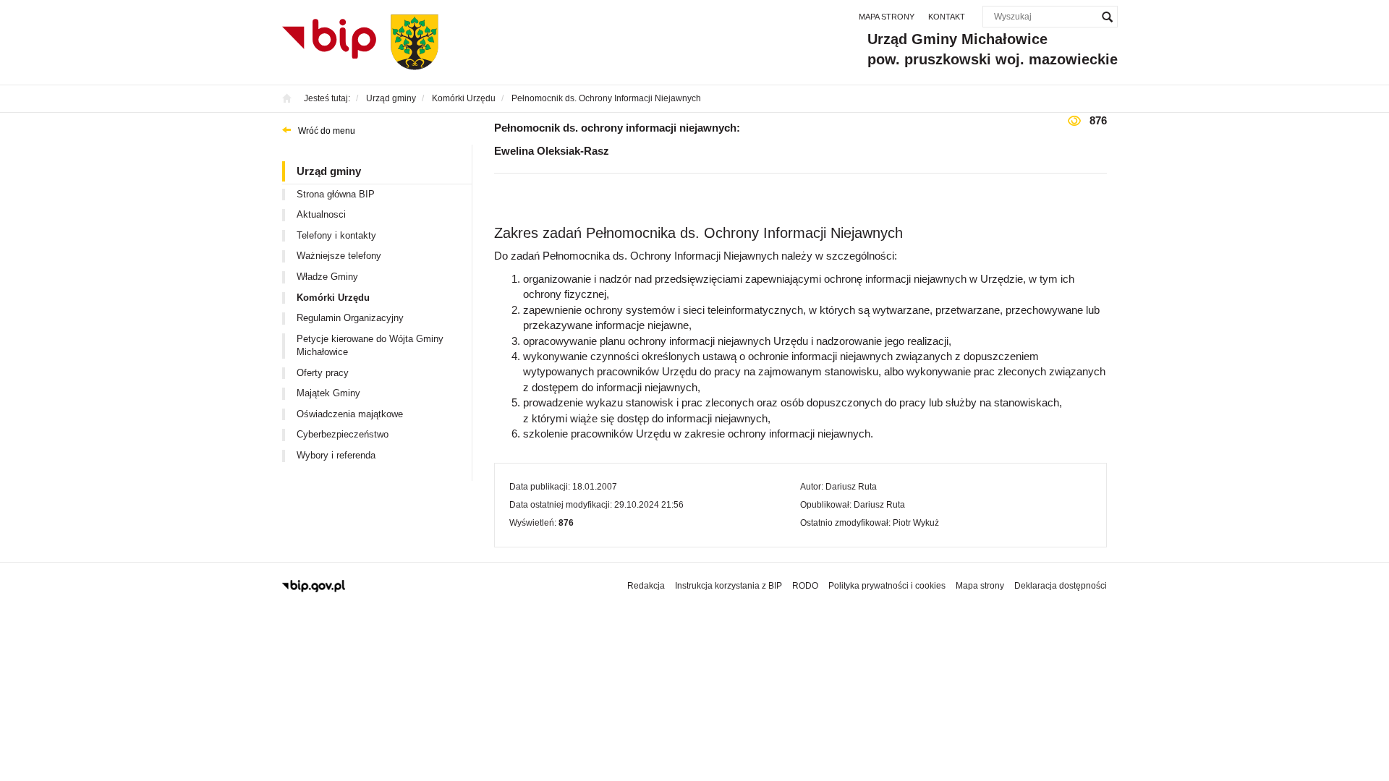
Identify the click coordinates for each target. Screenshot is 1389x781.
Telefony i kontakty (336, 235)
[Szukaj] (1107, 16)
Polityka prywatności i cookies (887, 586)
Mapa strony (886, 16)
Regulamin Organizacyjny (350, 317)
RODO (805, 586)
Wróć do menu (326, 131)
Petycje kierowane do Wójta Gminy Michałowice (370, 345)
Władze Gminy (327, 276)
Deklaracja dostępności (1060, 586)
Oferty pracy (323, 372)
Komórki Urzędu (333, 297)
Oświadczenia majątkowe (350, 414)
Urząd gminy (329, 171)
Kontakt (946, 16)
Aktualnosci (321, 214)
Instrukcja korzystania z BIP (728, 586)
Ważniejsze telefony (339, 255)
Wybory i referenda (336, 455)
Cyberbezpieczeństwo (342, 434)
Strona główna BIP (336, 194)
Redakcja (646, 586)
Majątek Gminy (328, 393)
